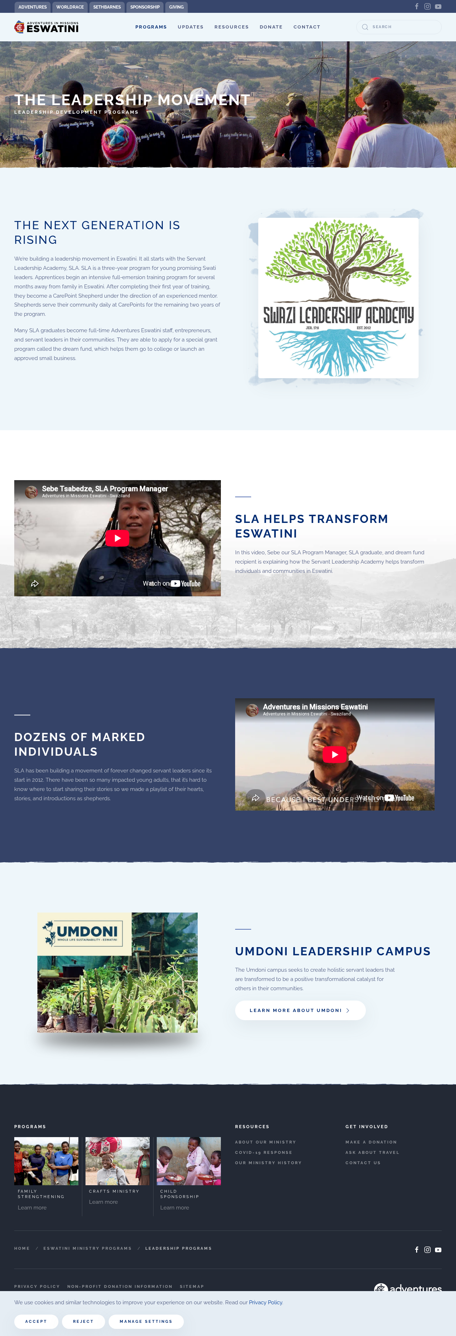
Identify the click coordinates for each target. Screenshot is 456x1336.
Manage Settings (146, 1321)
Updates (191, 27)
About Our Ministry (265, 1142)
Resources (231, 27)
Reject (83, 1321)
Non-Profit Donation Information (120, 1286)
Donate (271, 27)
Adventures (33, 7)
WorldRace (70, 7)
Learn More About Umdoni (296, 1010)
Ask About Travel (373, 1152)
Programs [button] (151, 27)
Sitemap (192, 1286)
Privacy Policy (37, 1286)
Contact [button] (307, 27)
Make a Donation (371, 1142)
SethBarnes (107, 7)
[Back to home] (46, 27)
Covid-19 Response (264, 1152)
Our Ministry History (268, 1163)
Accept (36, 1321)
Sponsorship (145, 7)
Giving (176, 7)
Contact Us (363, 1163)
